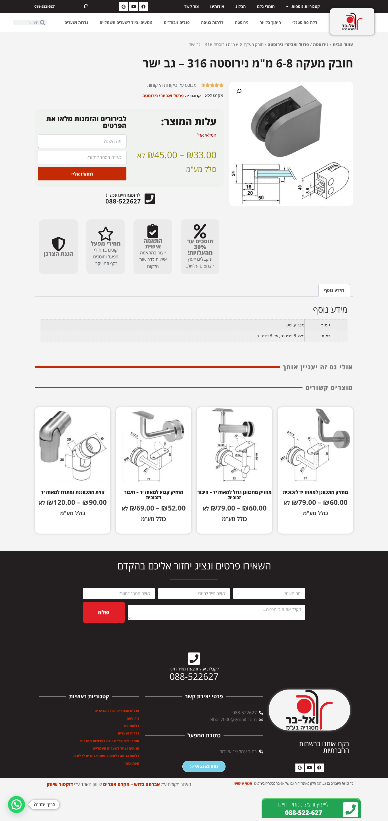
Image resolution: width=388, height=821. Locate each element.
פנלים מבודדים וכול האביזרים (117, 710)
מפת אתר (132, 763)
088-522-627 (44, 6)
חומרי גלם (266, 6)
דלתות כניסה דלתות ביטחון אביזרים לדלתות (106, 755)
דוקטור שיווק (60, 784)
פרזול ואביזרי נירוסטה (288, 44)
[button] (239, 91)
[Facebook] (143, 6)
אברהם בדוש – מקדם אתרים (131, 784)
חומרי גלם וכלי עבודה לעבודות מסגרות (109, 740)
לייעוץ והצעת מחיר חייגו (303, 804)
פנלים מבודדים (177, 22)
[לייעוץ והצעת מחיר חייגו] (350, 809)
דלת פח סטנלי (304, 22)
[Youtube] (133, 6)
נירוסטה (242, 22)
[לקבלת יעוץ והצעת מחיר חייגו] (194, 658)
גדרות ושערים (76, 22)
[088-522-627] (86, 6)
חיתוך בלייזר (270, 22)
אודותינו (217, 6)
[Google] (123, 6)
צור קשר (191, 6)
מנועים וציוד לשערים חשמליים (126, 22)
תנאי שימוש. (243, 783)
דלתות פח (131, 725)
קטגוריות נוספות (305, 6)
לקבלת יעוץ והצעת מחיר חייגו (194, 669)
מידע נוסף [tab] (334, 290)
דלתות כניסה (212, 22)
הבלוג (240, 6)
